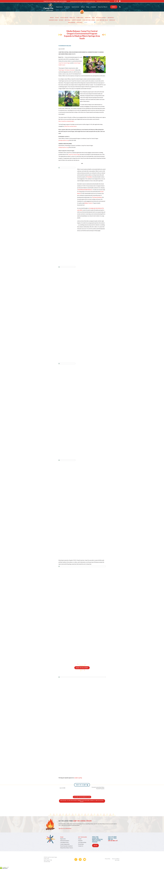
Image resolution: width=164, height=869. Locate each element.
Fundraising (88, 17)
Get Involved (75, 7)
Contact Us (80, 846)
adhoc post (72, 17)
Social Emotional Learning (89, 20)
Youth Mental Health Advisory (85, 189)
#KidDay (52, 17)
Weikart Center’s (88, 203)
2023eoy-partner (64, 17)
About (83, 7)
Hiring (93, 17)
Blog (87, 7)
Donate (114, 7)
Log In (95, 845)
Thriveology (112, 20)
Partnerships (81, 844)
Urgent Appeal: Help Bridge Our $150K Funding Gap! (82, 1)
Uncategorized (71, 22)
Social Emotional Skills (102, 20)
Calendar (93, 7)
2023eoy (57, 17)
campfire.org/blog (78, 777)
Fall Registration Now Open (103, 1)
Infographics (111, 17)
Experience (59, 7)
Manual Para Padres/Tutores (66, 847)
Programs (67, 7)
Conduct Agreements (65, 844)
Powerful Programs (76, 20)
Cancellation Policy (64, 842)
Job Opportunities (82, 842)
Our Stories (67, 20)
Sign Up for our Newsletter (65, 828)
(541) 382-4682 (47, 861)
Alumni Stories (79, 17)
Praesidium (89, 176)
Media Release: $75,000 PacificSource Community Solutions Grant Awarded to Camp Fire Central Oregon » (82, 801)
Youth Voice (79, 22)
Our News (61, 20)
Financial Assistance (64, 840)
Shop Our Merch (102, 7)
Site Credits (117, 860)
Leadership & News (53, 20)
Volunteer (80, 840)
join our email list (112, 840)
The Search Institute (97, 197)
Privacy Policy (107, 858)
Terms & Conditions (115, 858)
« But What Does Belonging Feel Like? (82, 796)
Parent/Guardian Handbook (66, 846)
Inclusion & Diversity (101, 17)
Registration (63, 838)
